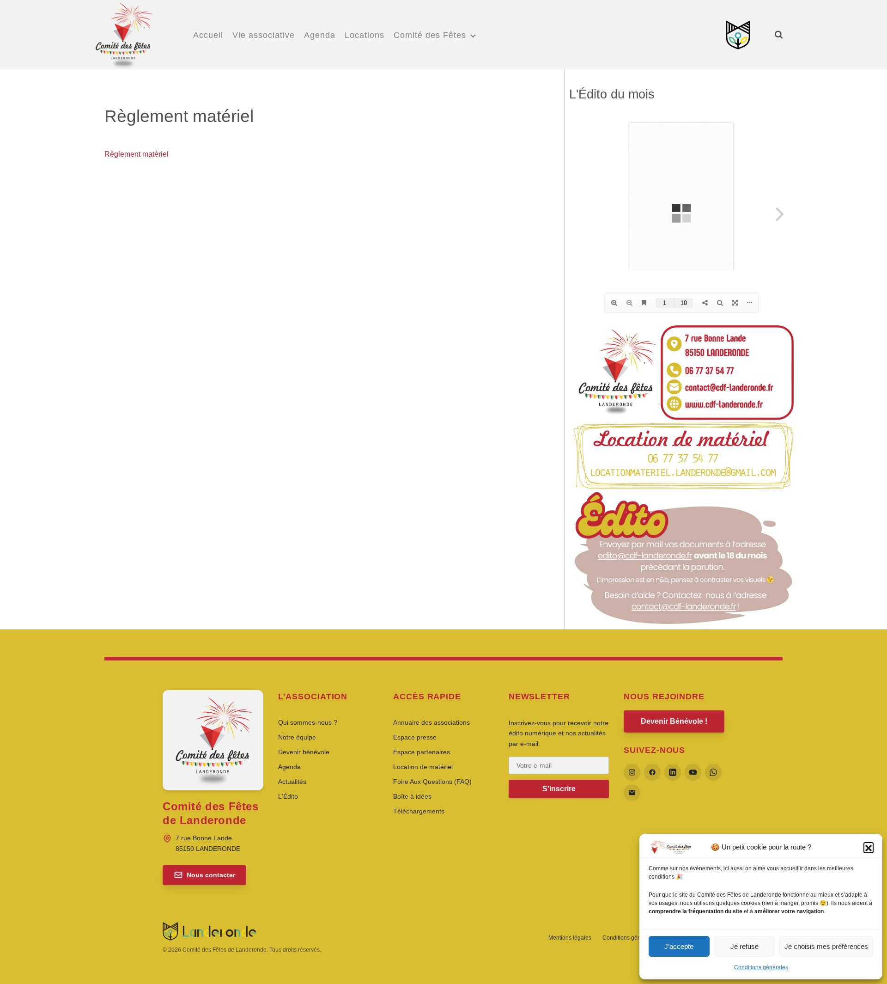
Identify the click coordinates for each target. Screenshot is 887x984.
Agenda (289, 766)
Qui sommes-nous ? (307, 722)
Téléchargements (418, 811)
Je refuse (744, 946)
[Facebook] (652, 772)
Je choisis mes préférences (826, 946)
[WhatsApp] (713, 772)
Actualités (292, 781)
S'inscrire (559, 789)
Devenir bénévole (303, 752)
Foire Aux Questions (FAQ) (432, 781)
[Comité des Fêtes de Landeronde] (123, 33)
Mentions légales (569, 938)
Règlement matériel (136, 154)
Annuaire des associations (431, 722)
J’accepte (678, 946)
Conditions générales (761, 967)
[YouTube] (693, 772)
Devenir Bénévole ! (674, 721)
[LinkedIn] (672, 772)
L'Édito (288, 796)
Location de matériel (423, 766)
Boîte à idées (412, 796)
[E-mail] (632, 792)
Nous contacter (211, 875)
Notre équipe (297, 737)
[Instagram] (632, 772)
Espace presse (415, 737)
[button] (868, 847)
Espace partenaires (421, 752)
